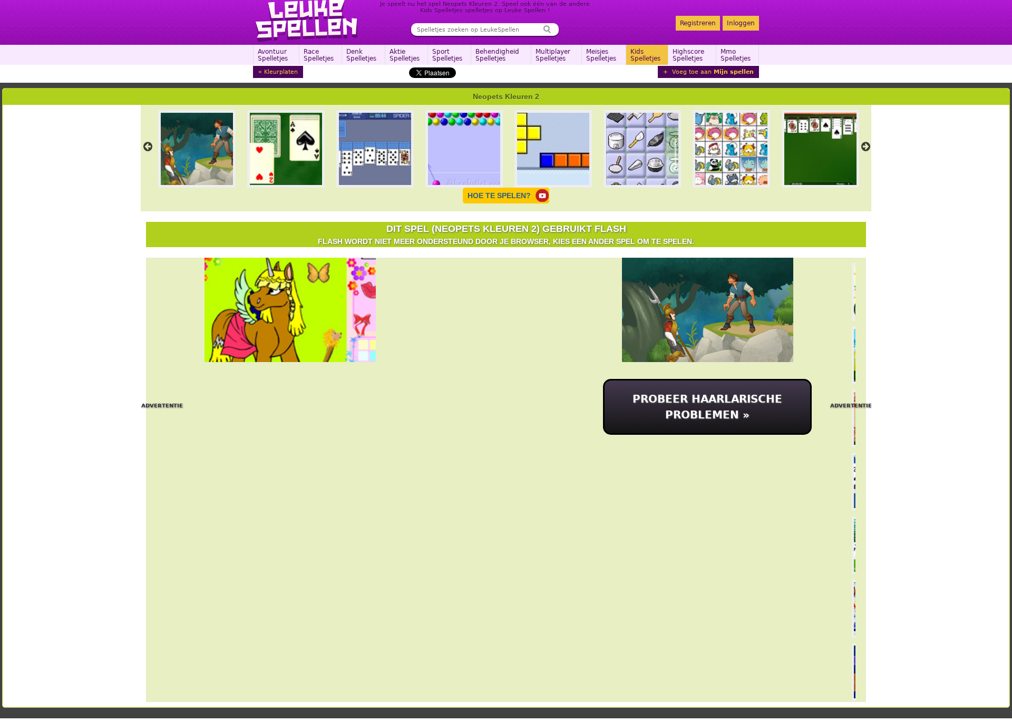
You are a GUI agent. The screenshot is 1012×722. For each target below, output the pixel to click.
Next (865, 146)
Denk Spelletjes (361, 55)
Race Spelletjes (319, 55)
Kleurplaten (281, 72)
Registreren (698, 23)
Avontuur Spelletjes (273, 55)
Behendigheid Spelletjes (497, 55)
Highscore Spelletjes (688, 55)
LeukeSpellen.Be (307, 21)
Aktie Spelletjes (405, 55)
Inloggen (741, 23)
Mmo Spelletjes (736, 55)
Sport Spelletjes (447, 55)
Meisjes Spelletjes (601, 55)
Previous (147, 146)
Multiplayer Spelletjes (553, 55)
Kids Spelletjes (645, 55)
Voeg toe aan (712, 72)
